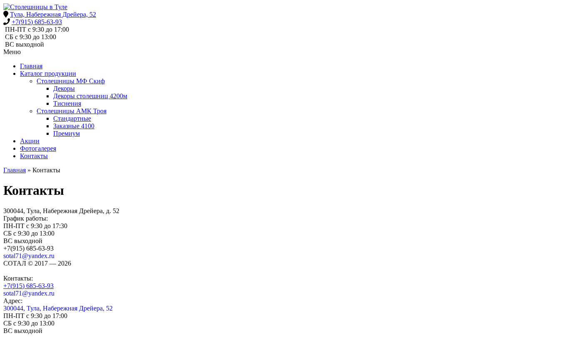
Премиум (66, 133)
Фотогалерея (38, 148)
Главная (31, 66)
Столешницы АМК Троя (71, 110)
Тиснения (67, 103)
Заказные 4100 (73, 125)
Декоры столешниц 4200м (90, 95)
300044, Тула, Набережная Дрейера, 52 (58, 308)
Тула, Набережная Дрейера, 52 (53, 14)
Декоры (64, 88)
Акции (30, 140)
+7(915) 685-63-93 (37, 21)
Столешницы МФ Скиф (71, 80)
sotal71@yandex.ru (28, 255)
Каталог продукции (48, 73)
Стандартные (72, 118)
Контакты (34, 155)
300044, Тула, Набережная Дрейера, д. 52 (61, 210)
